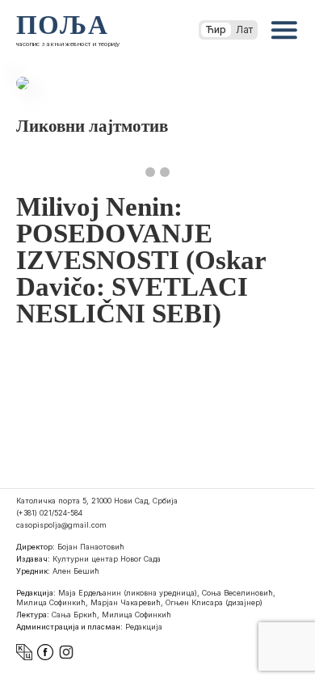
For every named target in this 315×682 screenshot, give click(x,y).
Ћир (216, 29)
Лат (244, 29)
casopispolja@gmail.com (61, 524)
